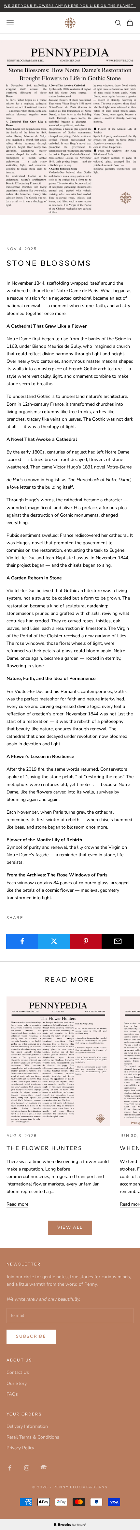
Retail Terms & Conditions (33, 1437)
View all (70, 1227)
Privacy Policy (20, 1448)
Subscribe (31, 1336)
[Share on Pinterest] (86, 941)
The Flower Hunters (44, 1148)
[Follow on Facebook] (10, 1468)
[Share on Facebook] (22, 941)
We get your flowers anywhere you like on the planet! (70, 6)
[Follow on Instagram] (26, 1468)
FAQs (12, 1394)
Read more (17, 1204)
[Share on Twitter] (54, 941)
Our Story (17, 1383)
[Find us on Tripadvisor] (43, 1468)
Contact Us (18, 1372)
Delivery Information (27, 1426)
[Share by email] (117, 941)
